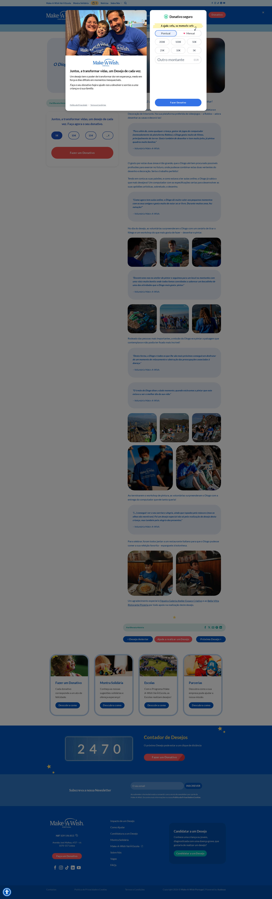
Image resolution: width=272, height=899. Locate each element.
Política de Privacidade (78, 105)
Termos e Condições (98, 105)
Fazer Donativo (178, 102)
